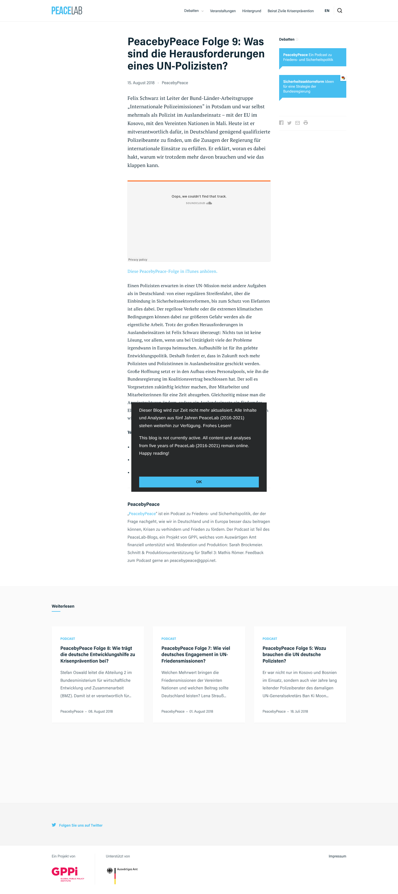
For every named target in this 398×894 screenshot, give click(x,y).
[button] (140, 465)
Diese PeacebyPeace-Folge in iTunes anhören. (172, 271)
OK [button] (199, 482)
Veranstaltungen (223, 11)
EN (327, 10)
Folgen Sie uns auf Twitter (80, 825)
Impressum (337, 856)
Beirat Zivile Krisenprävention (291, 11)
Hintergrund (251, 11)
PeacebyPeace (175, 82)
